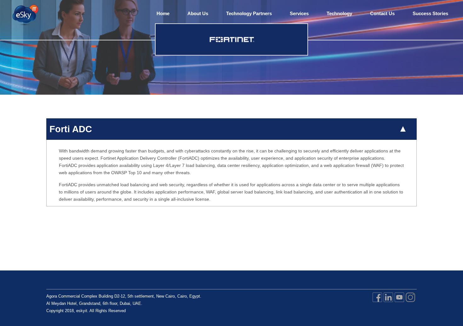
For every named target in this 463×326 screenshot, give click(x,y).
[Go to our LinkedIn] (388, 303)
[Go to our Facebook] (377, 303)
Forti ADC (70, 129)
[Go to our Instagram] (410, 303)
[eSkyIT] (25, 16)
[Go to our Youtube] (399, 303)
